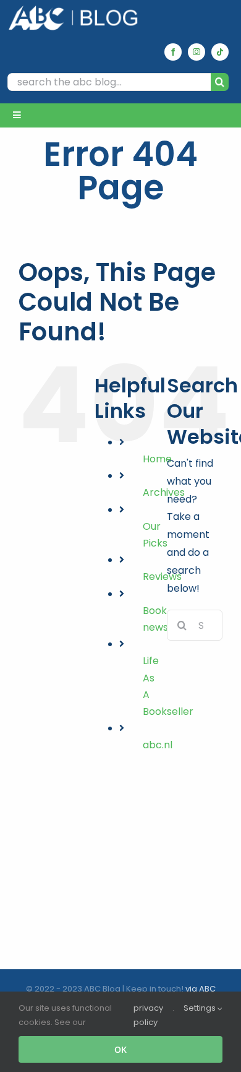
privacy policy (148, 1015)
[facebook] (173, 52)
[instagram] (196, 52)
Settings (201, 1008)
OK (120, 1049)
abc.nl (157, 745)
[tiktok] (220, 52)
